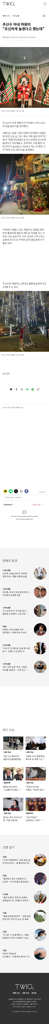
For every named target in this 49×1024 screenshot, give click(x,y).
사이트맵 (33, 1002)
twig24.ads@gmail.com (28, 1007)
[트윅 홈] (9, 3)
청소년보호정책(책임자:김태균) (22, 1002)
